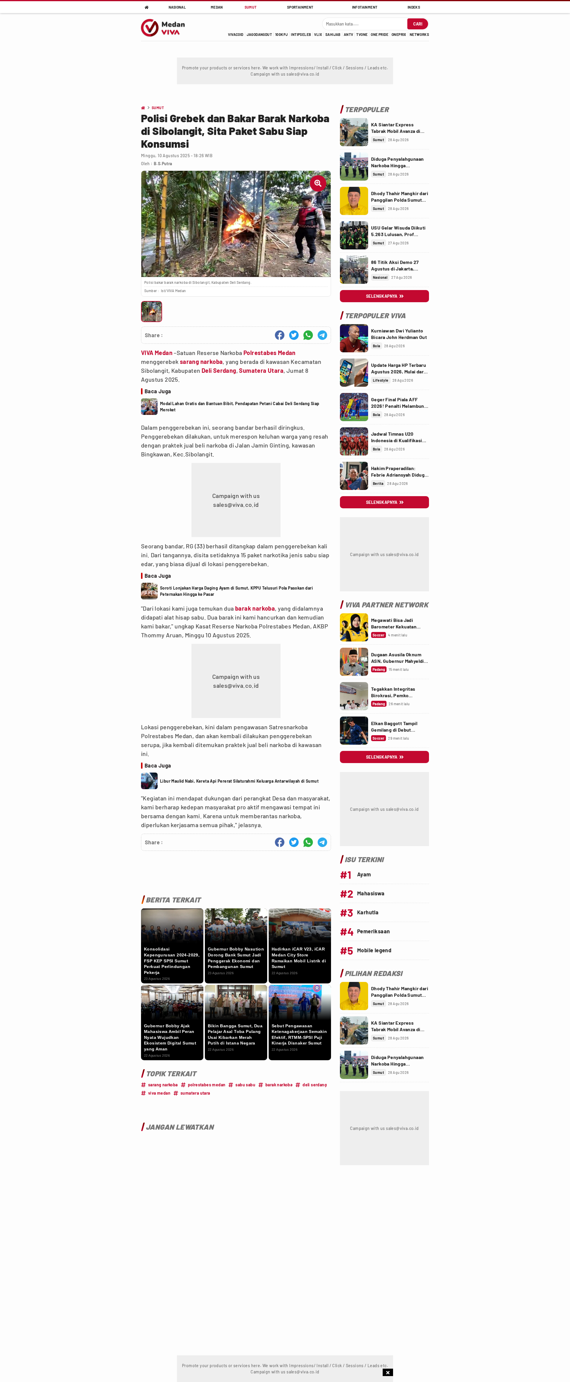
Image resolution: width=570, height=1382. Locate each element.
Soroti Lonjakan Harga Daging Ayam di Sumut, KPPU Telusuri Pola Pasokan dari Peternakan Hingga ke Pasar (236, 591)
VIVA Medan (156, 352)
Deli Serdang (219, 370)
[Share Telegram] (322, 335)
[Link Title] (354, 132)
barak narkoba (255, 608)
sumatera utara (195, 1093)
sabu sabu (245, 1084)
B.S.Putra (163, 163)
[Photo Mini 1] (151, 311)
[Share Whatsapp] (308, 335)
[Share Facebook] (280, 335)
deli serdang (315, 1084)
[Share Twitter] (294, 335)
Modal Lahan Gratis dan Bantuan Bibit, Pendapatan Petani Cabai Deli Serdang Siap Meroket (239, 406)
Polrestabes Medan (269, 352)
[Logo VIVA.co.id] (166, 26)
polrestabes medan (207, 1084)
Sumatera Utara (261, 370)
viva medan (159, 1093)
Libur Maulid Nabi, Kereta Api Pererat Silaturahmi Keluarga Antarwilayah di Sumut (239, 781)
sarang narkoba (201, 361)
